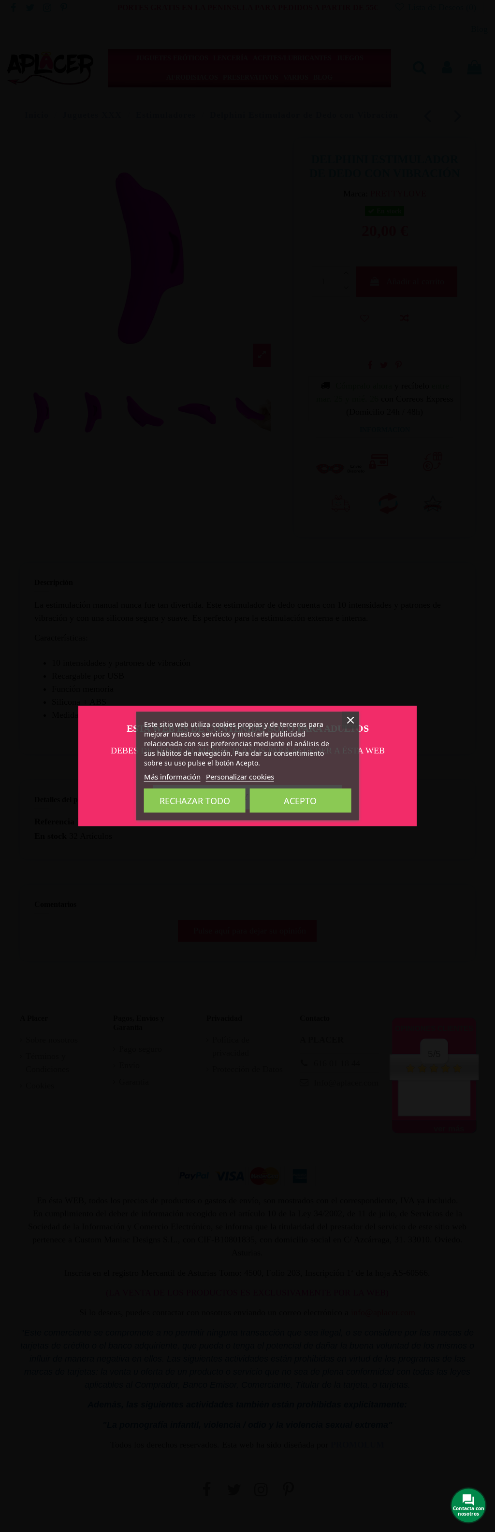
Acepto (300, 801)
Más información (172, 776)
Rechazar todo (195, 801)
